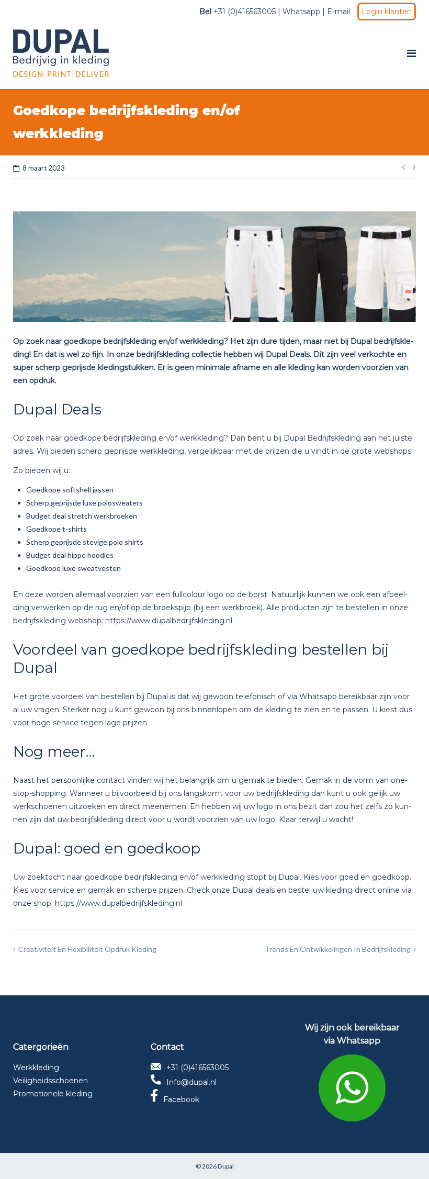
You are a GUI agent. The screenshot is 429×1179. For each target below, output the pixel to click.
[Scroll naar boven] (403, 1154)
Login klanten (387, 11)
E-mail (338, 11)
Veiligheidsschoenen (50, 1080)
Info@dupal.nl (191, 1082)
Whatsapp (301, 11)
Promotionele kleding (53, 1093)
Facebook (181, 1099)
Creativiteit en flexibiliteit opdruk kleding (87, 949)
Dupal (226, 1166)
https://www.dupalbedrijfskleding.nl (168, 620)
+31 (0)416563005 (197, 1067)
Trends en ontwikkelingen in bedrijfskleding (338, 949)
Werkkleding (36, 1067)
